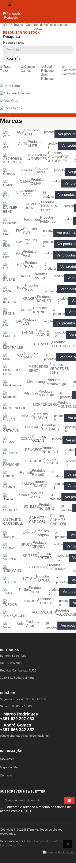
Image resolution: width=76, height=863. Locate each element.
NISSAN (27, 416)
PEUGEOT (33, 450)
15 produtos (49, 195)
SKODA (27, 544)
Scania (24, 495)
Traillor (24, 589)
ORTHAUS (33, 427)
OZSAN (26, 438)
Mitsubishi (31, 393)
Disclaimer (7, 759)
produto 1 (49, 134)
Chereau (27, 170)
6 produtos (66, 395)
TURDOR (30, 601)
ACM (20, 132)
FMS (19, 242)
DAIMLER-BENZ (33, 206)
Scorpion (28, 533)
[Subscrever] (69, 800)
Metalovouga (37, 382)
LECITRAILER (41, 344)
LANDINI (28, 333)
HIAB (21, 265)
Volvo (21, 624)
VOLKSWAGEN (44, 612)
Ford (19, 253)
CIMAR (25, 181)
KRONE (27, 310)
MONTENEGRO (45, 404)
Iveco (21, 287)
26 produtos (51, 625)
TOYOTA (29, 578)
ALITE (23, 143)
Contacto (6, 775)
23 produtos (55, 497)
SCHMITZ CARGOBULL (39, 520)
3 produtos (59, 312)
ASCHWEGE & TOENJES (38, 157)
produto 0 (56, 183)
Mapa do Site (9, 767)
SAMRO (27, 484)
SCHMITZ (31, 506)
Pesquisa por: (13, 42)
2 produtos (51, 266)
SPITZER (30, 556)
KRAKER (30, 299)
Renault (26, 472)
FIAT (19, 231)
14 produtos (50, 357)
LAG (19, 321)
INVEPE (27, 276)
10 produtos (66, 508)
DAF (19, 193)
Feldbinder (32, 219)
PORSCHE (33, 461)
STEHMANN (37, 567)
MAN (20, 355)
